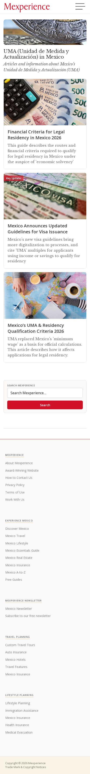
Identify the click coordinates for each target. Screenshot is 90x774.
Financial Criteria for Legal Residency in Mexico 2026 (36, 135)
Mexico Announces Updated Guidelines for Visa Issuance (38, 229)
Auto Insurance (16, 652)
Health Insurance (17, 725)
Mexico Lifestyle (16, 543)
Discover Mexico (17, 528)
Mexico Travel (15, 536)
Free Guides (13, 579)
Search (45, 405)
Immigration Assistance (21, 710)
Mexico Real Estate (18, 558)
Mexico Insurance (17, 565)
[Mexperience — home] (26, 7)
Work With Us (14, 499)
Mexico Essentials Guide (22, 550)
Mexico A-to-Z (15, 572)
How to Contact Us (18, 478)
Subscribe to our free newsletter (28, 616)
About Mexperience (19, 463)
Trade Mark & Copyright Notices (25, 767)
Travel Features (16, 667)
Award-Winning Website (22, 470)
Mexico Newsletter (18, 609)
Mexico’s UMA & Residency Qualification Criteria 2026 (36, 328)
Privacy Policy (14, 485)
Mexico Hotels (15, 659)
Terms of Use (15, 492)
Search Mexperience (21, 385)
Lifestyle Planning (17, 703)
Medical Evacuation (19, 732)
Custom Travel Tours (20, 645)
